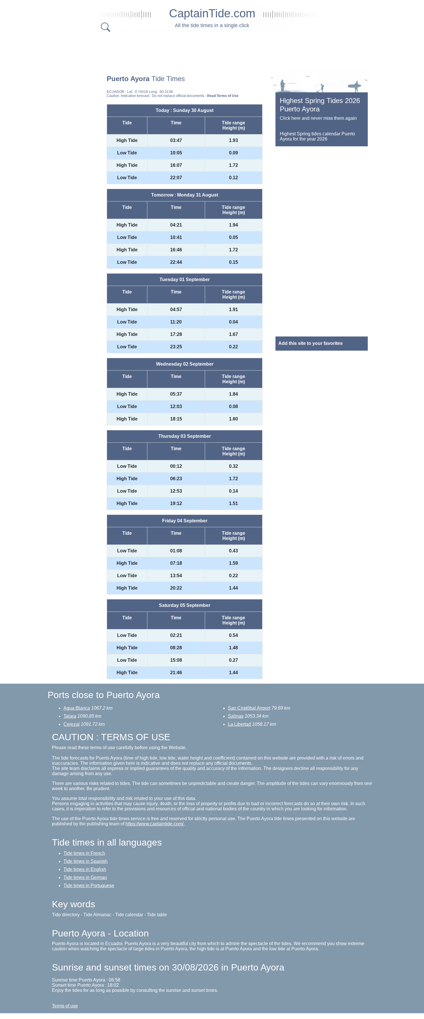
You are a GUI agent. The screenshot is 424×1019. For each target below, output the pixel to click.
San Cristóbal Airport (249, 708)
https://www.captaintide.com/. (155, 823)
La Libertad (239, 724)
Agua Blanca (76, 708)
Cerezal (71, 724)
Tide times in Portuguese (88, 885)
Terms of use (65, 1005)
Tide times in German (85, 877)
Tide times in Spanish (85, 861)
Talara (69, 716)
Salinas (235, 716)
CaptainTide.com (212, 13)
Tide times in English (84, 869)
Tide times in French (84, 853)
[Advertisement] (212, 49)
